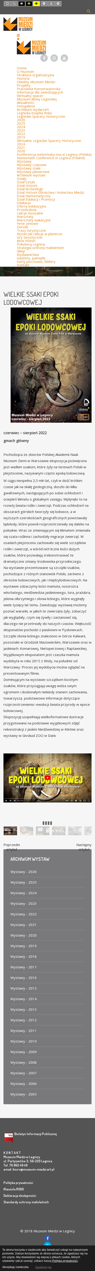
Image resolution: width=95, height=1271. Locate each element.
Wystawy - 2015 (23, 988)
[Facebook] (44, 58)
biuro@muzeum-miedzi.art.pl (33, 1169)
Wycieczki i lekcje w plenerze (39, 233)
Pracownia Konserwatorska (38, 88)
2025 (21, 123)
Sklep (21, 251)
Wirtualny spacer (30, 95)
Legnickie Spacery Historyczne (41, 116)
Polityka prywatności (18, 1182)
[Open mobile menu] (18, 35)
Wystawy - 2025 (23, 882)
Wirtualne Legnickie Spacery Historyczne (49, 140)
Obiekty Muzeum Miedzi (36, 81)
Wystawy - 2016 (23, 977)
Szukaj (88, 11)
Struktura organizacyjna (35, 75)
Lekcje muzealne (30, 213)
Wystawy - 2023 (23, 903)
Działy (22, 178)
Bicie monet (26, 240)
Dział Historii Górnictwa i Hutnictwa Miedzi (50, 192)
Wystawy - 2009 (23, 1051)
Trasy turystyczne (31, 230)
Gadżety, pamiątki (31, 258)
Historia (23, 78)
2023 (21, 130)
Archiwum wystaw (31, 175)
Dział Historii (27, 185)
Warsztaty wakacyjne (34, 220)
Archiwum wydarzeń (33, 109)
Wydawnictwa (28, 254)
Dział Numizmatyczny (34, 195)
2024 (21, 126)
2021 (21, 147)
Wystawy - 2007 (23, 1073)
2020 (21, 151)
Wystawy (24, 161)
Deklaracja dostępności (19, 1195)
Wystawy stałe (29, 168)
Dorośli (22, 227)
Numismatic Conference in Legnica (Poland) (51, 157)
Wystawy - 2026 (23, 871)
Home (22, 68)
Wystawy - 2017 (23, 967)
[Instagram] (54, 58)
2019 (21, 137)
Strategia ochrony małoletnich (40, 247)
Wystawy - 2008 (23, 1062)
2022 (21, 133)
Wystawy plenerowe (33, 171)
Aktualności (25, 102)
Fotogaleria (26, 106)
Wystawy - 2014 (23, 998)
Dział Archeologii (30, 189)
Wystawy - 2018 (23, 956)
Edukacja (24, 202)
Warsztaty (25, 216)
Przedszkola (26, 209)
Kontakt (23, 265)
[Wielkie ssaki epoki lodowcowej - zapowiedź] (47, 777)
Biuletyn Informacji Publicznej (35, 1134)
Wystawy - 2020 (23, 935)
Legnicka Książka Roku (34, 113)
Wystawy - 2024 (23, 892)
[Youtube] (64, 58)
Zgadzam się (43, 1267)
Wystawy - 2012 (23, 1020)
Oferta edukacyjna (31, 206)
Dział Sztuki (26, 182)
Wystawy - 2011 (23, 1030)
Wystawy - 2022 (23, 914)
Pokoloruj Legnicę (31, 244)
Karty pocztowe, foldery (36, 261)
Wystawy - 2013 (23, 1009)
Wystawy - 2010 (23, 1041)
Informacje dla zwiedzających (40, 92)
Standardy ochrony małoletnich (26, 1202)
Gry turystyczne (29, 237)
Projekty (23, 85)
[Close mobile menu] (18, 38)
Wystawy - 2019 (23, 945)
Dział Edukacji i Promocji (36, 199)
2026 (21, 119)
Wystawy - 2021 (23, 924)
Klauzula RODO (13, 1189)
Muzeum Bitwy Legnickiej (37, 99)
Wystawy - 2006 (23, 1083)
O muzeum (25, 71)
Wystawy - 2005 (23, 1094)
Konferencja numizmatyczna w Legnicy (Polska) (54, 154)
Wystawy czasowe (32, 164)
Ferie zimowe (27, 223)
